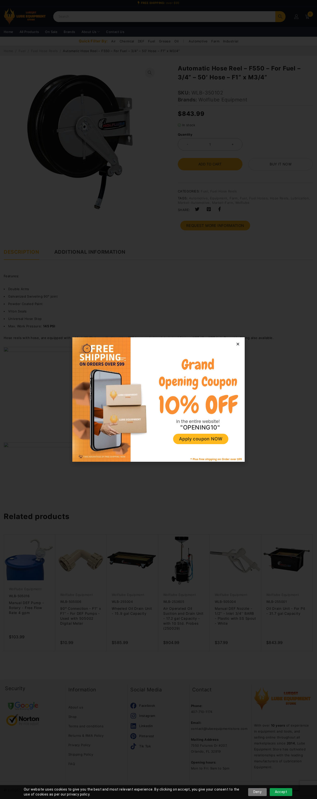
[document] (158, 399)
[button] (238, 344)
